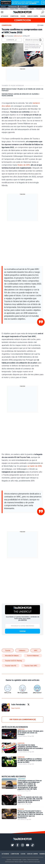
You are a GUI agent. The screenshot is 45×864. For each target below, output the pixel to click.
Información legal (16, 859)
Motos (19, 795)
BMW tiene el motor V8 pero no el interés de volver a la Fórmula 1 (22, 89)
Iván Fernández (9, 36)
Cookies (24, 859)
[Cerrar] (42, 44)
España (32, 9)
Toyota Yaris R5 (10, 666)
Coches (23, 16)
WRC (36, 650)
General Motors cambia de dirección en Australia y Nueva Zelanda (20, 94)
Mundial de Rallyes (12, 655)
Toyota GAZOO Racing (13, 661)
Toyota (7, 650)
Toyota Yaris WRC (30, 666)
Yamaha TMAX (14, 9)
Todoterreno (4, 9)
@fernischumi (18, 36)
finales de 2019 (24, 165)
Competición (14, 16)
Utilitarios (22, 650)
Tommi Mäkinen (33, 655)
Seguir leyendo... (16, 708)
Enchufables (22, 778)
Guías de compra (32, 16)
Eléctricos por (13, 6)
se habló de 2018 (35, 466)
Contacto (9, 859)
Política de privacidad (32, 859)
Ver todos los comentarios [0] (22, 719)
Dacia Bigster (24, 9)
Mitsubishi (39, 9)
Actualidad (4, 16)
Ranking (42, 854)
